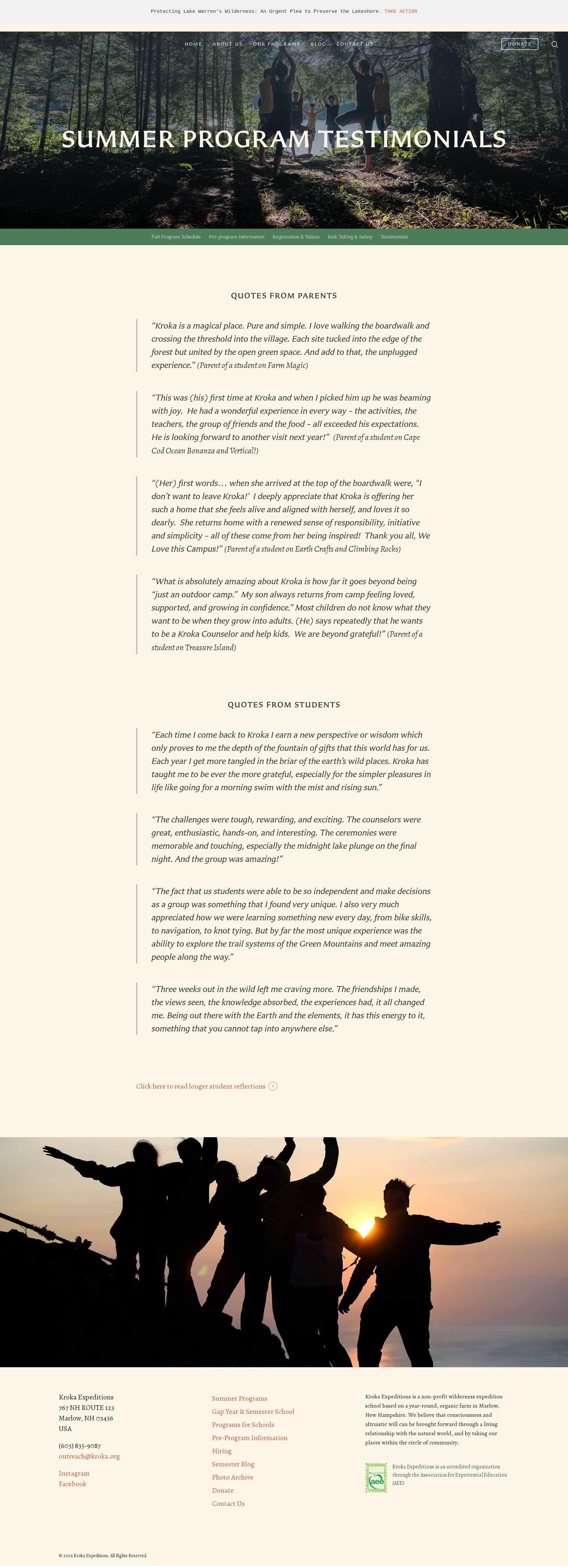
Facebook (72, 1484)
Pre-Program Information (250, 1438)
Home (193, 44)
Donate (520, 44)
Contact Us (355, 44)
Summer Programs (239, 1398)
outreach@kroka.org (89, 1456)
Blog (318, 44)
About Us (228, 44)
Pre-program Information (236, 237)
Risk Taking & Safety (350, 237)
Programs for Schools (243, 1425)
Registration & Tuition (296, 237)
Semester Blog (233, 1464)
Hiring (222, 1451)
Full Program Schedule (176, 237)
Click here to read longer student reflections (201, 1086)
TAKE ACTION (401, 11)
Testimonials (394, 237)
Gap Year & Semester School (253, 1411)
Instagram (74, 1473)
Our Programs (276, 44)
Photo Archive (232, 1477)
